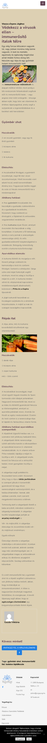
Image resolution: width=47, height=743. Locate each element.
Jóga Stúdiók (20, 687)
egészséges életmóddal (14, 602)
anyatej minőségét (11, 518)
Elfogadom (20, 739)
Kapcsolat (5, 723)
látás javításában (27, 479)
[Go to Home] (5, 4)
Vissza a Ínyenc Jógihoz (13, 24)
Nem (29, 739)
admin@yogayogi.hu (37, 693)
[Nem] (44, 734)
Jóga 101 (19, 690)
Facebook (35, 697)
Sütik (3, 719)
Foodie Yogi (20, 694)
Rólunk (4, 707)
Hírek (18, 683)
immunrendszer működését (18, 84)
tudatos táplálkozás (15, 664)
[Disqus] (43, 55)
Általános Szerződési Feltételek (13, 711)
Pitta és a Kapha (21, 289)
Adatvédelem (6, 715)
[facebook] (19, 652)
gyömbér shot (14, 661)
